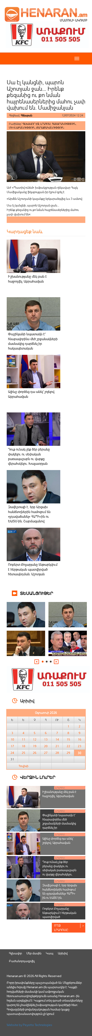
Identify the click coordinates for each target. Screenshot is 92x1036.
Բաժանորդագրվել (22, 961)
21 (57, 746)
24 (12, 753)
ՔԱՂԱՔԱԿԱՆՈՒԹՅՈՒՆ (50, 127)
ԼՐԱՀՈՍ (45, 123)
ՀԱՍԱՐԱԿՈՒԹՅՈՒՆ (64, 123)
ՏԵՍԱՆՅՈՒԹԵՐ (36, 593)
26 (34, 753)
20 (46, 746)
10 (12, 739)
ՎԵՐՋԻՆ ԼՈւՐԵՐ (37, 777)
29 (68, 753)
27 (46, 753)
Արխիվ (62, 953)
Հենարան (26, 115)
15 (68, 739)
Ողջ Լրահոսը (61, 927)
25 (23, 753)
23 (79, 746)
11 (23, 739)
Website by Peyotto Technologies (29, 1025)
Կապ (49, 953)
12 (34, 739)
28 (57, 753)
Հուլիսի (23, 766)
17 (12, 746)
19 (34, 746)
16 (79, 739)
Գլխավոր (15, 953)
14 (57, 739)
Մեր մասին (33, 953)
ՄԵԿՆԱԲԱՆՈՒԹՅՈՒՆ (22, 127)
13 (46, 739)
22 (68, 746)
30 (79, 753)
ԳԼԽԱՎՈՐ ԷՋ (31, 123)
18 (23, 746)
